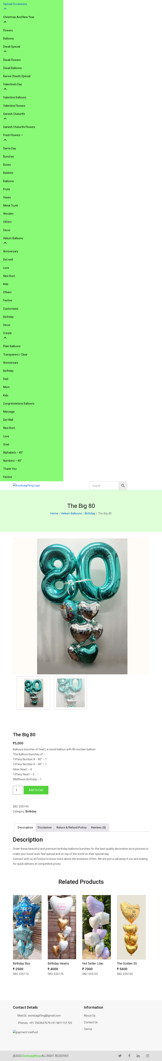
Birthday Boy (21, 963)
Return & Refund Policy (72, 827)
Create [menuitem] (7, 333)
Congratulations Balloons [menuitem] (18, 403)
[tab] (25, 828)
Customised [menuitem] (10, 308)
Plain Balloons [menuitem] (12, 346)
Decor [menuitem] (6, 230)
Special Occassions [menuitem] (15, 4)
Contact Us (91, 1022)
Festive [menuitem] (7, 300)
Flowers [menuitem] (8, 30)
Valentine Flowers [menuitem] (14, 105)
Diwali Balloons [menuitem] (12, 68)
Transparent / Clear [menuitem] (15, 354)
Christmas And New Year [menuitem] (18, 17)
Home (54, 513)
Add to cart (36, 790)
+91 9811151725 (61, 1023)
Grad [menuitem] (6, 444)
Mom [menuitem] (6, 387)
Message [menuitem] (9, 411)
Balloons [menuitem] (8, 38)
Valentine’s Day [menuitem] (12, 84)
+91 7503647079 (39, 1023)
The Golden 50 (127, 963)
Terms (88, 1029)
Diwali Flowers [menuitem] (12, 60)
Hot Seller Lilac (92, 963)
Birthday (90, 513)
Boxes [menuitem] (7, 164)
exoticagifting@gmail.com (44, 1015)
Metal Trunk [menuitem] (10, 205)
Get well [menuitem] (8, 259)
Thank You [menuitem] (10, 468)
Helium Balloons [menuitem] (13, 238)
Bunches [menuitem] (8, 156)
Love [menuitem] (6, 267)
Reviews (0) (98, 827)
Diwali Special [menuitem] (11, 46)
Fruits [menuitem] (6, 189)
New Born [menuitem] (9, 276)
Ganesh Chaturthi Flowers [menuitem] (19, 127)
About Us (89, 1015)
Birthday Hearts (58, 963)
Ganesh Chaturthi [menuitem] (14, 113)
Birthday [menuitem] (8, 316)
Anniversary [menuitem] (10, 251)
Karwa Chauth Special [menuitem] (16, 76)
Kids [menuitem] (5, 284)
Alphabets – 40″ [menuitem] (13, 452)
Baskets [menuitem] (8, 172)
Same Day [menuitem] (9, 148)
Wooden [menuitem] (8, 213)
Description (25, 827)
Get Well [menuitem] (8, 419)
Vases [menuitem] (7, 197)
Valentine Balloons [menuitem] (14, 97)
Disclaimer (45, 827)
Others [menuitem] (7, 221)
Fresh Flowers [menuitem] (12, 135)
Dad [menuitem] (5, 379)
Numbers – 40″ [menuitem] (12, 460)
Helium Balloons (71, 513)
